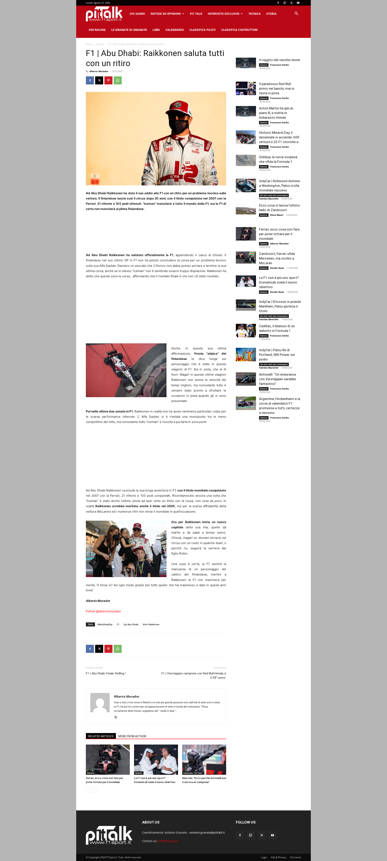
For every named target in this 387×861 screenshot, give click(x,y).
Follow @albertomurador (103, 611)
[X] (291, 3)
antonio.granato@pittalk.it (207, 832)
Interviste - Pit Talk (192, 773)
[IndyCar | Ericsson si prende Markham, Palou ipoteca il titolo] (246, 305)
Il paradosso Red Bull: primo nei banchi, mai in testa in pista (276, 88)
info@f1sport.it (168, 841)
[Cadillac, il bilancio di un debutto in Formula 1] (246, 330)
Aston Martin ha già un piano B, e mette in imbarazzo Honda (276, 112)
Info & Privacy (278, 857)
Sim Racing (97, 30)
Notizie (100, 44)
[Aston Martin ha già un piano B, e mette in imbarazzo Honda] (246, 111)
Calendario (174, 30)
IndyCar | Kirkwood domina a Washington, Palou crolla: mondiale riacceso (279, 185)
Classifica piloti (202, 30)
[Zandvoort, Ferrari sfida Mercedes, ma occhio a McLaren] (246, 257)
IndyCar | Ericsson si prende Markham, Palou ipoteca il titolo (280, 306)
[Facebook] (278, 3)
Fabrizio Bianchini (268, 198)
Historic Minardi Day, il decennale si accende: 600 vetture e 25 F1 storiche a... (280, 137)
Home (89, 44)
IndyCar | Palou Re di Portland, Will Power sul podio (277, 354)
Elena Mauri (276, 214)
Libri (156, 30)
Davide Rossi (277, 267)
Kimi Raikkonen (151, 624)
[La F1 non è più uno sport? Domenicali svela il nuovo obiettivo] (156, 760)
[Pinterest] (108, 80)
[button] (296, 14)
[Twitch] (285, 3)
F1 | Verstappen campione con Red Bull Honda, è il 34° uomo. (193, 675)
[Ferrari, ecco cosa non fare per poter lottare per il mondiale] (108, 760)
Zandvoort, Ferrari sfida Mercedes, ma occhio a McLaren (277, 258)
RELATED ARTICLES (100, 736)
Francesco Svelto (279, 64)
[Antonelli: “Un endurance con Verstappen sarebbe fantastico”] (246, 379)
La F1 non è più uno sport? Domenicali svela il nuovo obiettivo (279, 282)
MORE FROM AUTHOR (132, 736)
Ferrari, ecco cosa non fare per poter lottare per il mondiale (279, 234)
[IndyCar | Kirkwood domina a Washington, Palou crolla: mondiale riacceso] (246, 185)
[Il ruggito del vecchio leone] (246, 63)
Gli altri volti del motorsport (274, 195)
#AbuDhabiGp (105, 624)
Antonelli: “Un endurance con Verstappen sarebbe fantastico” (277, 379)
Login (264, 857)
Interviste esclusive (223, 14)
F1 (118, 624)
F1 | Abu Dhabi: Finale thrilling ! (106, 673)
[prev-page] (88, 790)
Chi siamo (137, 14)
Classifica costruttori (239, 30)
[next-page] (94, 790)
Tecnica (255, 14)
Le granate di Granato (129, 30)
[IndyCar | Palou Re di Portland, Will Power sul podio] (246, 354)
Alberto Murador (98, 71)
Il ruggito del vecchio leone (279, 60)
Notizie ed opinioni (166, 14)
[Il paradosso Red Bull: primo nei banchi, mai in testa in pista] (246, 88)
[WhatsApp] (118, 80)
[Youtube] (298, 3)
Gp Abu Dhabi (131, 624)
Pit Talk (196, 14)
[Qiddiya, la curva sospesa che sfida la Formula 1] (246, 160)
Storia (271, 14)
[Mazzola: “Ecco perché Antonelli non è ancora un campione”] (204, 760)
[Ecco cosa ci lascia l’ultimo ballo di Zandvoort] (246, 208)
